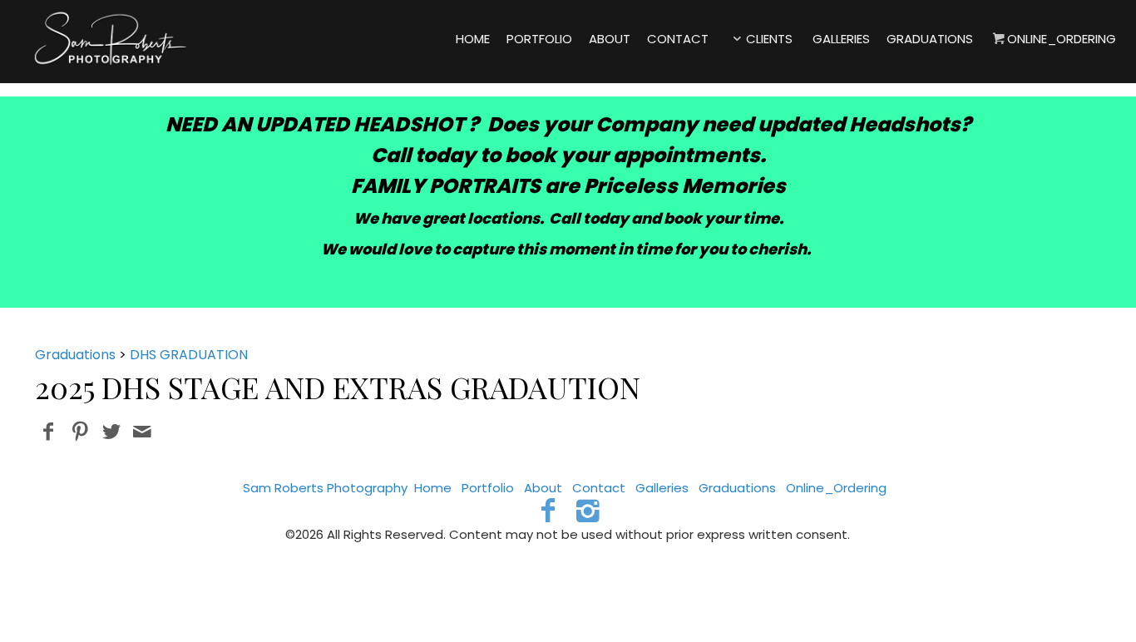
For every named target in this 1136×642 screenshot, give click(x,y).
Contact (598, 487)
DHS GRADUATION (189, 354)
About (543, 487)
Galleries (662, 487)
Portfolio (488, 487)
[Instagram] (588, 510)
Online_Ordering (836, 487)
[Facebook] (547, 510)
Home (433, 487)
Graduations (75, 354)
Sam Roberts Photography (325, 487)
